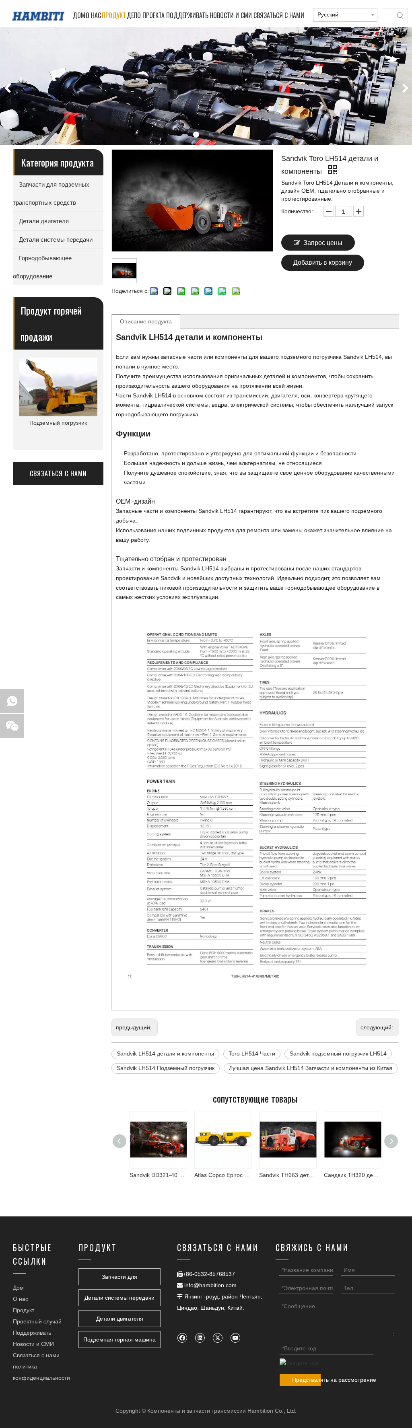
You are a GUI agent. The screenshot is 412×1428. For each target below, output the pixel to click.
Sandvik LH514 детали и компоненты (165, 1053)
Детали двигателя (44, 221)
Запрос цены (322, 242)
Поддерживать (32, 1332)
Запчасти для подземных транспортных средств (51, 193)
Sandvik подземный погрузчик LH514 (338, 1053)
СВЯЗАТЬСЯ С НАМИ (58, 473)
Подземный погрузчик (58, 423)
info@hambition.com (210, 1285)
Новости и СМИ (33, 1344)
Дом (18, 1287)
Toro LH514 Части (252, 1053)
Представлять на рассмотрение (306, 1380)
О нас (20, 1299)
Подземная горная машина (119, 1339)
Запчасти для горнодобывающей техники (119, 1279)
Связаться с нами (36, 1355)
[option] (58, 393)
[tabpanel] (206, 86)
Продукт (23, 1310)
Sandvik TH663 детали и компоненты (278, 1175)
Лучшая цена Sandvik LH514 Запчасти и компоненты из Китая (310, 1068)
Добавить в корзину (322, 262)
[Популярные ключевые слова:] (400, 15)
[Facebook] (182, 1338)
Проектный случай (37, 1321)
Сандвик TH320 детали (343, 1175)
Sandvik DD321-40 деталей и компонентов (149, 1175)
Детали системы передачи (56, 239)
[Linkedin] (200, 1338)
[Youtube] (235, 1338)
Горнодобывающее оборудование (42, 267)
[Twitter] (217, 1338)
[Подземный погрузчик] (58, 387)
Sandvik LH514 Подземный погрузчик (165, 1068)
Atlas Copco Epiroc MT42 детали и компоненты (213, 1175)
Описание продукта (146, 321)
